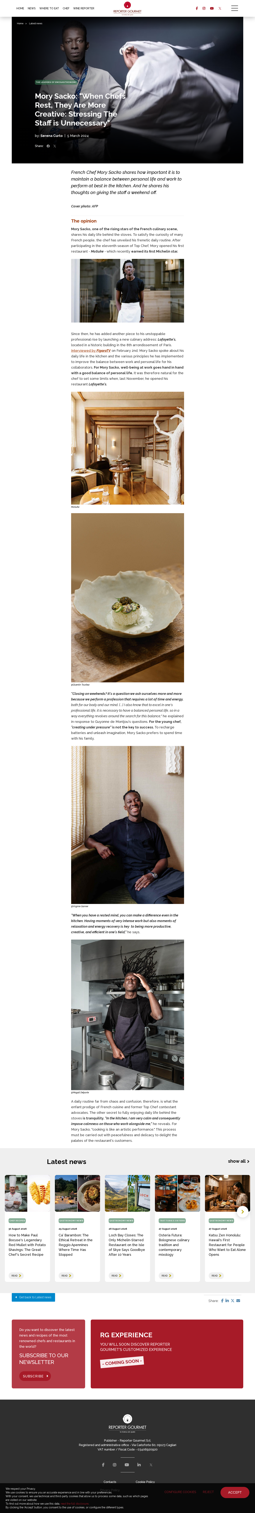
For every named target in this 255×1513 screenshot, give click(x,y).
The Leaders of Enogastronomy (56, 82)
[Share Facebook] (48, 146)
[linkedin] (139, 1464)
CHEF (66, 8)
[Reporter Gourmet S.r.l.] (128, 8)
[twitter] (219, 8)
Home (20, 23)
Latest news (35, 23)
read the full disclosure (74, 1503)
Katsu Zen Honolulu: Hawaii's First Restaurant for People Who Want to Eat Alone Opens (227, 1245)
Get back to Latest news (34, 1297)
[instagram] (204, 8)
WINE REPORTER (83, 8)
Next (242, 1212)
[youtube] (211, 8)
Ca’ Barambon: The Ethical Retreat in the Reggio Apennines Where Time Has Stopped (76, 1245)
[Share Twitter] (54, 146)
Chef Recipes (17, 1221)
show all (237, 1161)
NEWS (32, 8)
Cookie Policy (145, 1482)
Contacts (110, 1482)
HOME (20, 8)
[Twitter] (232, 1301)
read (14, 1275)
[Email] (238, 1301)
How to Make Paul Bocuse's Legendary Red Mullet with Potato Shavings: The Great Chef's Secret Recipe (27, 1245)
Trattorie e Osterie (172, 1221)
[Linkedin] (227, 1301)
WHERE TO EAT (49, 8)
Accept (235, 1492)
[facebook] (197, 8)
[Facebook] (222, 1301)
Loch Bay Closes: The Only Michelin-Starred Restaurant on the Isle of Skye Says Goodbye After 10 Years (127, 1245)
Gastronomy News (71, 1221)
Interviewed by (91, 351)
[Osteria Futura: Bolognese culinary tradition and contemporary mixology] (177, 1193)
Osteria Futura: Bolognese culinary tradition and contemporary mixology (174, 1245)
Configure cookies (180, 1492)
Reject (208, 1492)
